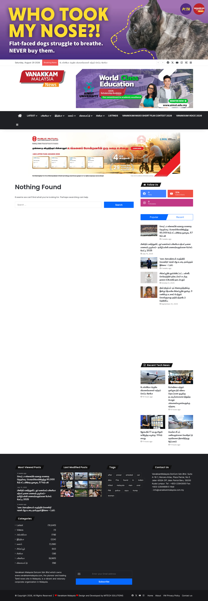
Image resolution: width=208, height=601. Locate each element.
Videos (20, 530)
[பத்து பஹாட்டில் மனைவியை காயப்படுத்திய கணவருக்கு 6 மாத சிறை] (95, 493)
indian (140, 480)
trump (135, 490)
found (125, 480)
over (138, 485)
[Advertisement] (167, 334)
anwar (119, 475)
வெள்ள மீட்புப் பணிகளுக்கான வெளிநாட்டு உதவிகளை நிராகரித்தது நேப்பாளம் (180, 436)
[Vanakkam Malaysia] (43, 78)
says (127, 490)
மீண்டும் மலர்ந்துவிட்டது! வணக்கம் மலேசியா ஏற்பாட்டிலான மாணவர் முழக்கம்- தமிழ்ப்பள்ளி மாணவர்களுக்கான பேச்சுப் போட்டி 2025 (166, 247)
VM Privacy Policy (171, 595)
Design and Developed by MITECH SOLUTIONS (101, 595)
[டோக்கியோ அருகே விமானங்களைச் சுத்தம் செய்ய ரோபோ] (153, 377)
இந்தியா (58, 115)
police (117, 490)
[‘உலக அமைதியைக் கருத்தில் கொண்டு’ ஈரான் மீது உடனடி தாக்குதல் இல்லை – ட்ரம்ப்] (149, 263)
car (138, 475)
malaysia (120, 485)
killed (110, 485)
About (158, 595)
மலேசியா (45, 115)
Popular (154, 217)
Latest (31, 115)
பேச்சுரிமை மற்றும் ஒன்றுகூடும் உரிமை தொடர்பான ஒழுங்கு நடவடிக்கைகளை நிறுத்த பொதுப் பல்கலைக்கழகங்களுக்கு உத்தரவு (179, 397)
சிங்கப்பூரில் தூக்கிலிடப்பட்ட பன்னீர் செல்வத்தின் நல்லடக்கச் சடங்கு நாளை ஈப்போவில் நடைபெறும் (175, 276)
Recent (180, 217)
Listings (113, 115)
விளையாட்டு (84, 115)
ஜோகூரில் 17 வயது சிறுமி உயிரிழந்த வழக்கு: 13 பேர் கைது (151, 435)
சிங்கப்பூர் (21, 549)
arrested (129, 475)
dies (109, 480)
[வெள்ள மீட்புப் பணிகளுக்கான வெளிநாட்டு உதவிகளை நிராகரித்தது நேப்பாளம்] (180, 422)
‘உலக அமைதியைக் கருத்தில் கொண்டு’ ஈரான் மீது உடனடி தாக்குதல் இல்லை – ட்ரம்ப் (176, 262)
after (110, 475)
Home (150, 595)
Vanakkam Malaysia (66, 595)
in (133, 480)
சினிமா (99, 115)
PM (109, 490)
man (130, 485)
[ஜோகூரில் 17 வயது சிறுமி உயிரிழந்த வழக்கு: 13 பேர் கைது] (153, 422)
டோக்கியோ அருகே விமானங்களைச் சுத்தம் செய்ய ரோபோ (151, 390)
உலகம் (70, 115)
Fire (117, 480)
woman (111, 495)
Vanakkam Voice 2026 (189, 115)
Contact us (187, 595)
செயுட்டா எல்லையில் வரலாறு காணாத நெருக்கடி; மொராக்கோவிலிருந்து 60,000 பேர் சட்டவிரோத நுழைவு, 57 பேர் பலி (176, 231)
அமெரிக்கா (22, 534)
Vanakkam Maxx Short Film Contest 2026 (147, 115)
